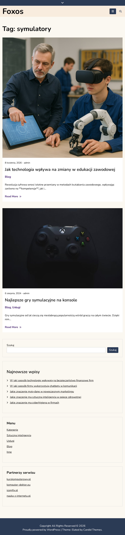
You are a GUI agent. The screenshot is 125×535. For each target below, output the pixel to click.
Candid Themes (92, 530)
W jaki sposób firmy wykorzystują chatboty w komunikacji (43, 386)
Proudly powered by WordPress (42, 530)
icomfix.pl (12, 490)
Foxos (12, 11)
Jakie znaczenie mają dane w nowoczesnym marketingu (42, 391)
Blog (8, 177)
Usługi (16, 307)
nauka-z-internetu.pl (19, 496)
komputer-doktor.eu (18, 485)
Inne (9, 452)
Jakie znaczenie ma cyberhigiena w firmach (34, 402)
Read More (12, 196)
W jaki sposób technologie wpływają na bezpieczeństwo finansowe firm (52, 380)
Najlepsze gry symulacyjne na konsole (41, 300)
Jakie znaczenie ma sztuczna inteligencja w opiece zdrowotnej (45, 397)
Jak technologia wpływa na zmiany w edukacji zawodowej (60, 169)
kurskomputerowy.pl (19, 479)
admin (27, 162)
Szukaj (10, 345)
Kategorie (12, 430)
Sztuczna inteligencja (19, 435)
